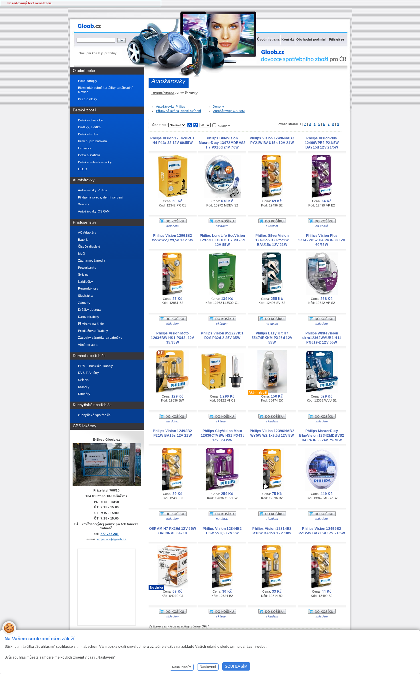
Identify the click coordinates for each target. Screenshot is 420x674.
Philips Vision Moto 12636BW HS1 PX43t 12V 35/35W (172, 337)
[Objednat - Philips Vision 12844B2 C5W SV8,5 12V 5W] (222, 612)
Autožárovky (84, 180)
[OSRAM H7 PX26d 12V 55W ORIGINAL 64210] (172, 587)
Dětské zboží (84, 110)
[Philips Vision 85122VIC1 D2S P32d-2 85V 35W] (222, 389)
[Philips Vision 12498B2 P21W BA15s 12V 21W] (172, 489)
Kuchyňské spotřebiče (92, 405)
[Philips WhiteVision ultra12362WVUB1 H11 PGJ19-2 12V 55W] (322, 392)
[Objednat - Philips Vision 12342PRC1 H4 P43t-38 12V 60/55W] (173, 222)
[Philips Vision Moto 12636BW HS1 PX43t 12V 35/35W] (172, 392)
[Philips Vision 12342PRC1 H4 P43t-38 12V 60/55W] (173, 196)
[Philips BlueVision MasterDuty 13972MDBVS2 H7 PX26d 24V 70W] (222, 196)
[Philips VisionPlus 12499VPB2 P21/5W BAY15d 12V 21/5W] (321, 196)
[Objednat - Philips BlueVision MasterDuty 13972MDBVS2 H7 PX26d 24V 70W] (222, 222)
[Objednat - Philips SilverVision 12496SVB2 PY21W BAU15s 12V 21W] (272, 320)
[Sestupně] (195, 125)
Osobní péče (84, 71)
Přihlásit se (336, 39)
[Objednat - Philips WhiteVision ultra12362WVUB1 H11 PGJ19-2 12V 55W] (322, 417)
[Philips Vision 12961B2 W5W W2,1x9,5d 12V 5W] (172, 294)
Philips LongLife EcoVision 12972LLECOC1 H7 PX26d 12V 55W (222, 240)
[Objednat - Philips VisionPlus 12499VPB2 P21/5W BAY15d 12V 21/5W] (322, 222)
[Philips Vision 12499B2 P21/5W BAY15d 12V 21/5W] (321, 587)
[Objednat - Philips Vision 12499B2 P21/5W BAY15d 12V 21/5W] (322, 612)
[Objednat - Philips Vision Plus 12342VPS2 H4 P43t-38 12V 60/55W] (322, 320)
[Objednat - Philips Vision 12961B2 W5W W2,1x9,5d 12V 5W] (173, 320)
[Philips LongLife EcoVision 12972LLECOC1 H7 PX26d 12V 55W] (222, 294)
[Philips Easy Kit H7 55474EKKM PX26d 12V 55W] (272, 392)
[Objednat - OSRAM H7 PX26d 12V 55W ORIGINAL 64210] (173, 612)
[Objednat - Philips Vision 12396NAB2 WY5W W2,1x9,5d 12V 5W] (272, 515)
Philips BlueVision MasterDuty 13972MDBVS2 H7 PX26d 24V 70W (222, 142)
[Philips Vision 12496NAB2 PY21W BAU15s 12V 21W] (272, 196)
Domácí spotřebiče (89, 356)
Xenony (218, 106)
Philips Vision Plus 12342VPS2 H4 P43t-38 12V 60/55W (321, 240)
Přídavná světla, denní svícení (178, 111)
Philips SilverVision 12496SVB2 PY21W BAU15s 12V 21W (272, 240)
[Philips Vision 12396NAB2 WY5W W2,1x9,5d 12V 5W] (272, 489)
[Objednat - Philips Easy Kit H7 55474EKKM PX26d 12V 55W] (272, 417)
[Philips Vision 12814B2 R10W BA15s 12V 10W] (272, 587)
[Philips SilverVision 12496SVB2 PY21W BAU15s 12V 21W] (272, 294)
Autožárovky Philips (170, 106)
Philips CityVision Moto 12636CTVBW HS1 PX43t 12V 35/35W (222, 435)
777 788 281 (109, 533)
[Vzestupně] (189, 125)
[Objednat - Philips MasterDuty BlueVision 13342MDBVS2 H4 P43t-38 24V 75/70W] (322, 515)
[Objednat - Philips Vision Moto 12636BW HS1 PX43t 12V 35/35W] (173, 417)
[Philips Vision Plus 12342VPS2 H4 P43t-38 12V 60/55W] (322, 294)
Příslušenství (84, 222)
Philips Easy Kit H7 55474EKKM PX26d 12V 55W (272, 337)
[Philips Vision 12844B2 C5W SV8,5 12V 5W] (222, 587)
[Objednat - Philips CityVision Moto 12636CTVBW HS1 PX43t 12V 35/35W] (222, 515)
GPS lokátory (84, 426)
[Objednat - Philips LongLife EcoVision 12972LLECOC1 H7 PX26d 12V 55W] (222, 320)
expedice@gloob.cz (111, 539)
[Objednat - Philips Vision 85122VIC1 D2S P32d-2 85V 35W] (222, 417)
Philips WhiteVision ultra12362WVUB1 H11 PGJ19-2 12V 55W (321, 337)
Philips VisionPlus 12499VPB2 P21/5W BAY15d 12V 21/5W (322, 142)
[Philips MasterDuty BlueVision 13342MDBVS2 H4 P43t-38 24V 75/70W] (322, 489)
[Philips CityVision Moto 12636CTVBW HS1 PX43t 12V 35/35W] (222, 489)
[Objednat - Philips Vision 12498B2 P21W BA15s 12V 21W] (173, 515)
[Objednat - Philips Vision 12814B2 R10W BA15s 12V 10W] (272, 612)
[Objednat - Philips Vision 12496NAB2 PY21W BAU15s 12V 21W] (272, 222)
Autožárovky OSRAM (229, 111)
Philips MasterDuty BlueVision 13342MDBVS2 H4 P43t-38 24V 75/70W (321, 435)
